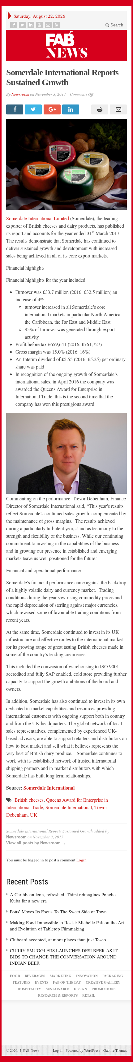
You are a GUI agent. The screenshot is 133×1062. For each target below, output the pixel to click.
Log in (57, 1050)
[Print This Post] (98, 109)
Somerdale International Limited (37, 218)
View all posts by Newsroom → (36, 843)
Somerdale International (49, 787)
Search (116, 25)
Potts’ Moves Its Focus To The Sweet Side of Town (58, 911)
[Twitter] (23, 25)
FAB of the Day (67, 982)
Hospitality (29, 988)
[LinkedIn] (31, 25)
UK (33, 814)
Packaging (112, 975)
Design (80, 988)
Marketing (60, 975)
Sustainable (57, 988)
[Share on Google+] (53, 109)
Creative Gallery (103, 982)
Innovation (87, 975)
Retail (88, 995)
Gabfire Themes (115, 1050)
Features (21, 982)
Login (81, 860)
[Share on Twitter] (34, 109)
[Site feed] (57, 25)
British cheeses (29, 799)
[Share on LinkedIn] (71, 109)
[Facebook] (14, 25)
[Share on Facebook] (15, 109)
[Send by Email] (117, 109)
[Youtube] (40, 25)
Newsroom (20, 94)
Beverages (35, 975)
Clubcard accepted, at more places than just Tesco (58, 939)
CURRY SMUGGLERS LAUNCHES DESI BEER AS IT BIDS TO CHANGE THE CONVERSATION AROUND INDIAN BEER (64, 956)
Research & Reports (58, 995)
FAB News (29, 1050)
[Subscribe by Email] (49, 25)
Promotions (103, 988)
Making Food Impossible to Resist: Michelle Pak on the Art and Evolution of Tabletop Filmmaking (67, 925)
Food (15, 975)
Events (41, 982)
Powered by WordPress (83, 1050)
